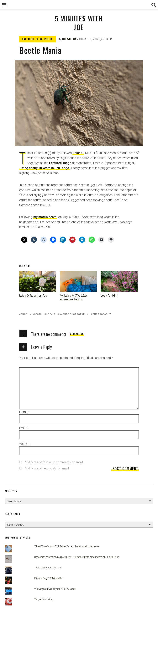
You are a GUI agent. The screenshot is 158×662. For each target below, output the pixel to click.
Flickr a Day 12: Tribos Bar (48, 578)
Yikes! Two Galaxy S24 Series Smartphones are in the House (66, 546)
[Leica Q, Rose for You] (37, 281)
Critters (28, 39)
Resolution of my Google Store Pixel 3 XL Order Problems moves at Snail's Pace (76, 556)
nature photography (74, 314)
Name (24, 412)
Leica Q (78, 153)
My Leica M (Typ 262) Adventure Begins (73, 297)
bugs (24, 314)
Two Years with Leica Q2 (47, 567)
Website (24, 444)
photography (101, 314)
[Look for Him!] (119, 281)
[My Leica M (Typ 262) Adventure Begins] (78, 281)
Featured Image (60, 163)
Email (24, 428)
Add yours (77, 334)
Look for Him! (109, 295)
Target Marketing (43, 599)
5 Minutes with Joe (79, 22)
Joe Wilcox (69, 39)
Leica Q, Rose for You (33, 295)
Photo (48, 39)
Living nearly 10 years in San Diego (44, 168)
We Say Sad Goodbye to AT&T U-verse (55, 588)
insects (37, 314)
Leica (39, 39)
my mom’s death (44, 217)
